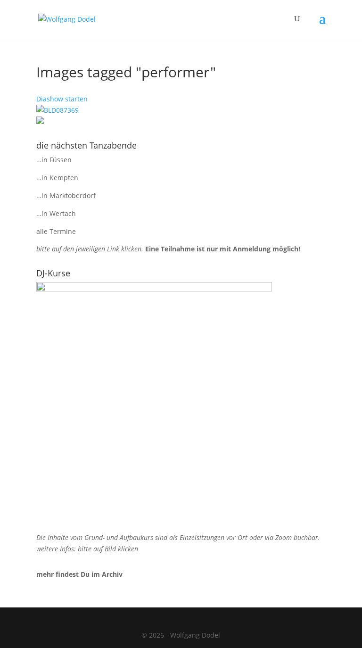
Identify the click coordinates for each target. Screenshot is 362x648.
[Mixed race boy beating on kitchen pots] (181, 110)
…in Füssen (54, 159)
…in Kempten (57, 177)
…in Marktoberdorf (66, 195)
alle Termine (56, 231)
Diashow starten (62, 98)
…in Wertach (56, 213)
